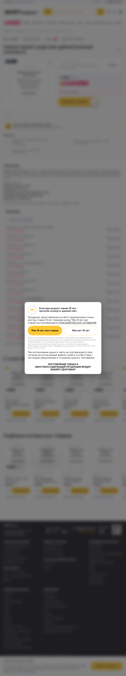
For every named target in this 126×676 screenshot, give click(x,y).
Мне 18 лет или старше (45, 330)
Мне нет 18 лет (81, 330)
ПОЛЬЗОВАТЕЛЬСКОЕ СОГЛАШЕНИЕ (77, 322)
